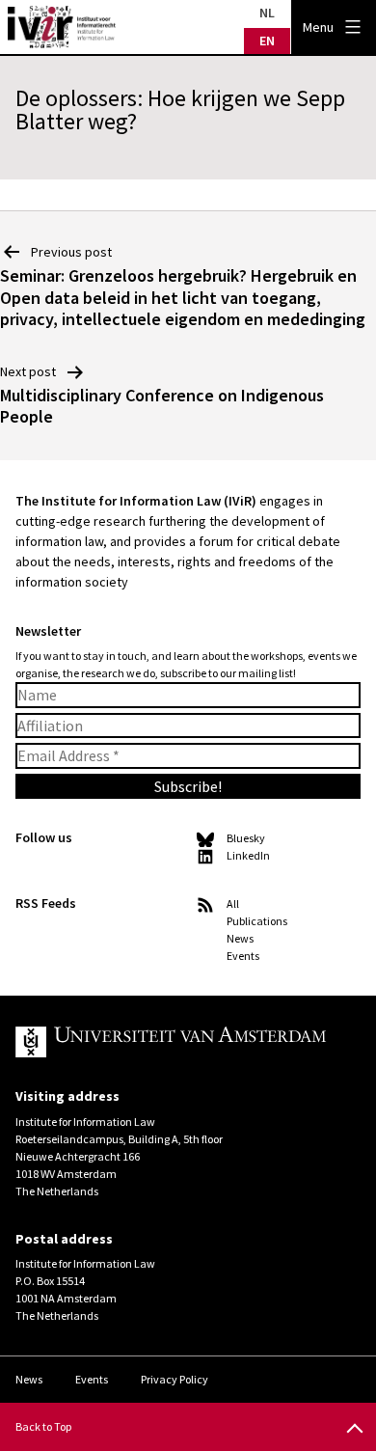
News (240, 938)
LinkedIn (248, 855)
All (233, 903)
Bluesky (246, 838)
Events (243, 955)
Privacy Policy (174, 1379)
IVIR (62, 27)
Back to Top (43, 1426)
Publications (257, 921)
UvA (172, 1042)
